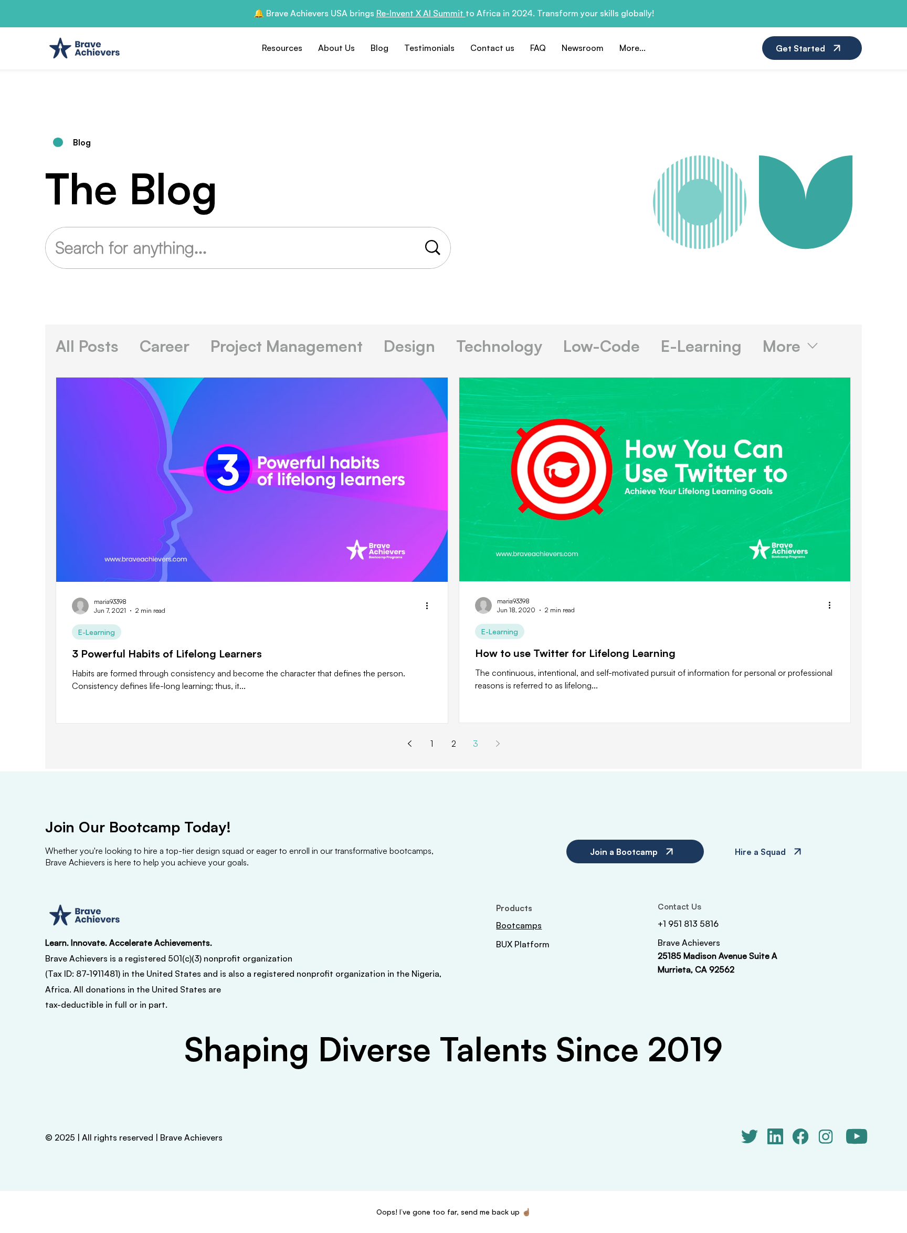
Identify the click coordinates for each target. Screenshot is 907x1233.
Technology (499, 346)
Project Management (286, 346)
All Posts (87, 346)
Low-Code (601, 346)
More (781, 346)
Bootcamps (519, 925)
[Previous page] (409, 743)
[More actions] (430, 606)
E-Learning (701, 346)
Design (409, 346)
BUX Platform (523, 944)
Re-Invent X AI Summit (421, 13)
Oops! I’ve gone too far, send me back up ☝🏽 (453, 1211)
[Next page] (497, 743)
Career (164, 346)
